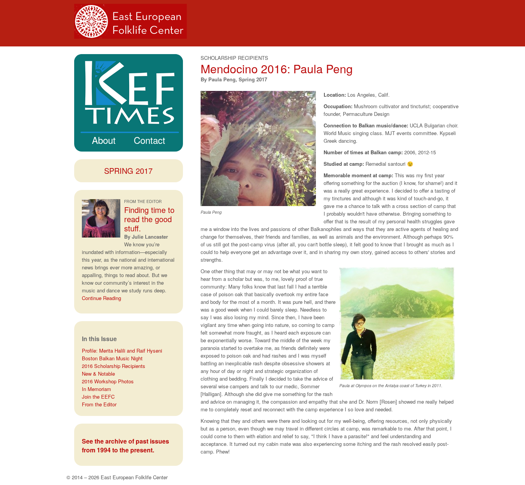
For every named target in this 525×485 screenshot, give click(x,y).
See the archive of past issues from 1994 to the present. (125, 445)
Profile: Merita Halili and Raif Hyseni (122, 350)
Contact (149, 140)
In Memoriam (96, 389)
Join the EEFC (98, 396)
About (104, 140)
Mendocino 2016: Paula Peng (277, 68)
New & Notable (98, 373)
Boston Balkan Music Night (112, 358)
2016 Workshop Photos (108, 381)
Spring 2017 (128, 170)
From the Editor (99, 404)
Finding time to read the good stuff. (149, 219)
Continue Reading (101, 298)
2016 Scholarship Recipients (113, 366)
